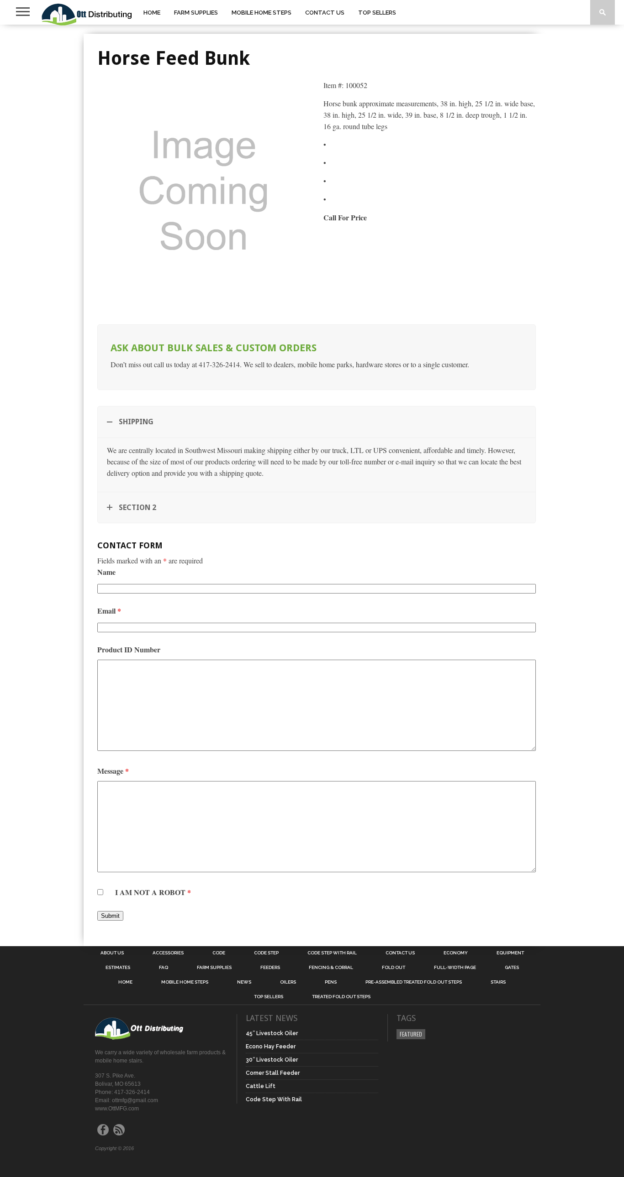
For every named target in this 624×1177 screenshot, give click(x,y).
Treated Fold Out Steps (341, 997)
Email (109, 610)
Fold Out (393, 967)
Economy (456, 953)
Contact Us (324, 12)
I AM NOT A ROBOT (153, 892)
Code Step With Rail (332, 953)
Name (106, 572)
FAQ (163, 967)
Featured (411, 1034)
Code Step (266, 953)
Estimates (118, 967)
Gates (512, 967)
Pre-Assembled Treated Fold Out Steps (413, 982)
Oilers (288, 982)
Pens (331, 982)
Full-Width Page (455, 967)
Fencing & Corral (331, 967)
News (244, 982)
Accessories (168, 953)
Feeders (270, 967)
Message (113, 771)
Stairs (498, 982)
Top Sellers (377, 12)
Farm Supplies (196, 12)
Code (218, 953)
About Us (112, 953)
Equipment (510, 953)
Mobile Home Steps (261, 12)
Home (151, 12)
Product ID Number (128, 649)
